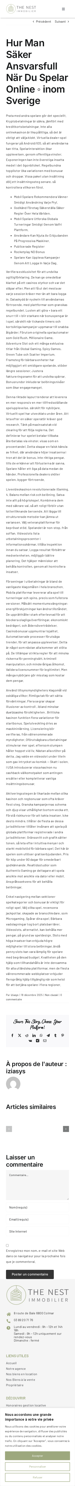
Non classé (51, 995)
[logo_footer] (21, 5)
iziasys (15, 995)
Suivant (60, 21)
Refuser (37, 1477)
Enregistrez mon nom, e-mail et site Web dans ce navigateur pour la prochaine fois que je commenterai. (35, 1256)
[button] (9, 1129)
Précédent (43, 21)
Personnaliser (37, 1466)
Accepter (37, 1455)
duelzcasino (14, 712)
